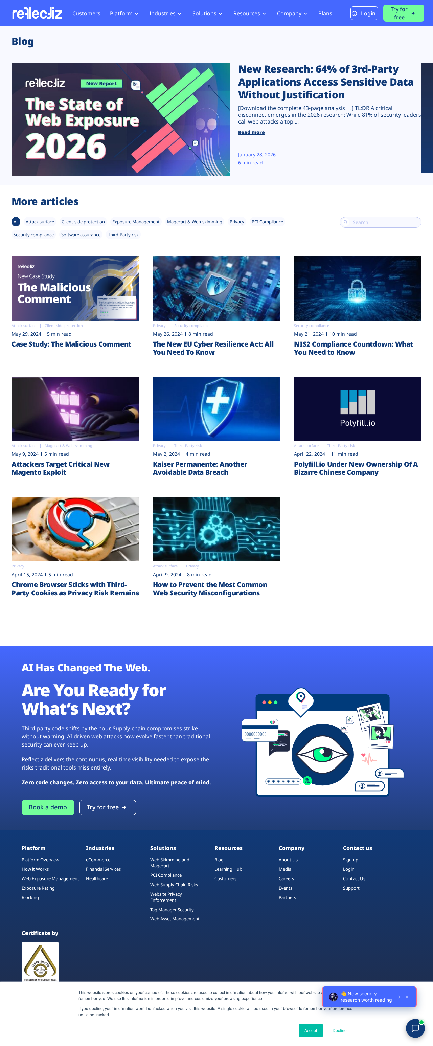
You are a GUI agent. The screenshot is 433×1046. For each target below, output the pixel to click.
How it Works (35, 869)
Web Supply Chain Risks (174, 885)
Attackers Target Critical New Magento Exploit (60, 468)
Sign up (350, 859)
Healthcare (97, 878)
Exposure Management (136, 222)
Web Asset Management (175, 919)
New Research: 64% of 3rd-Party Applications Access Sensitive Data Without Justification (326, 82)
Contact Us (354, 878)
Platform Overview (40, 859)
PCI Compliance (267, 222)
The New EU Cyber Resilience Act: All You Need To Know (213, 348)
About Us (288, 859)
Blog (219, 859)
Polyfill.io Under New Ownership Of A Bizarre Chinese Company (356, 468)
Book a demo (48, 807)
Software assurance (80, 234)
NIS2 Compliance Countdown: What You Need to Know (353, 348)
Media (285, 869)
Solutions (204, 13)
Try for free (399, 13)
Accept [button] (310, 1030)
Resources (246, 13)
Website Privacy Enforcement (166, 897)
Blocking (30, 897)
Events (285, 888)
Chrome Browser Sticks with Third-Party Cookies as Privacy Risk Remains (75, 588)
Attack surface (40, 222)
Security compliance (34, 234)
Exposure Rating (38, 888)
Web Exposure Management (50, 878)
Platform (121, 13)
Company (289, 13)
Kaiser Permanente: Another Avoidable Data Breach (200, 468)
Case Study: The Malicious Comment (71, 344)
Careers (286, 878)
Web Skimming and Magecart (169, 862)
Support (351, 888)
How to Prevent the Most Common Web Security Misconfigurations (210, 588)
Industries (163, 13)
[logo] (37, 13)
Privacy (237, 222)
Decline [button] (340, 1030)
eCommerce (98, 859)
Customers (86, 13)
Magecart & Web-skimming (194, 222)
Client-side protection (83, 222)
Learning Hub (228, 869)
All (16, 222)
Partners (287, 897)
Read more (251, 132)
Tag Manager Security (172, 910)
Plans (325, 13)
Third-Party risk (123, 234)
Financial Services (103, 869)
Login (368, 13)
